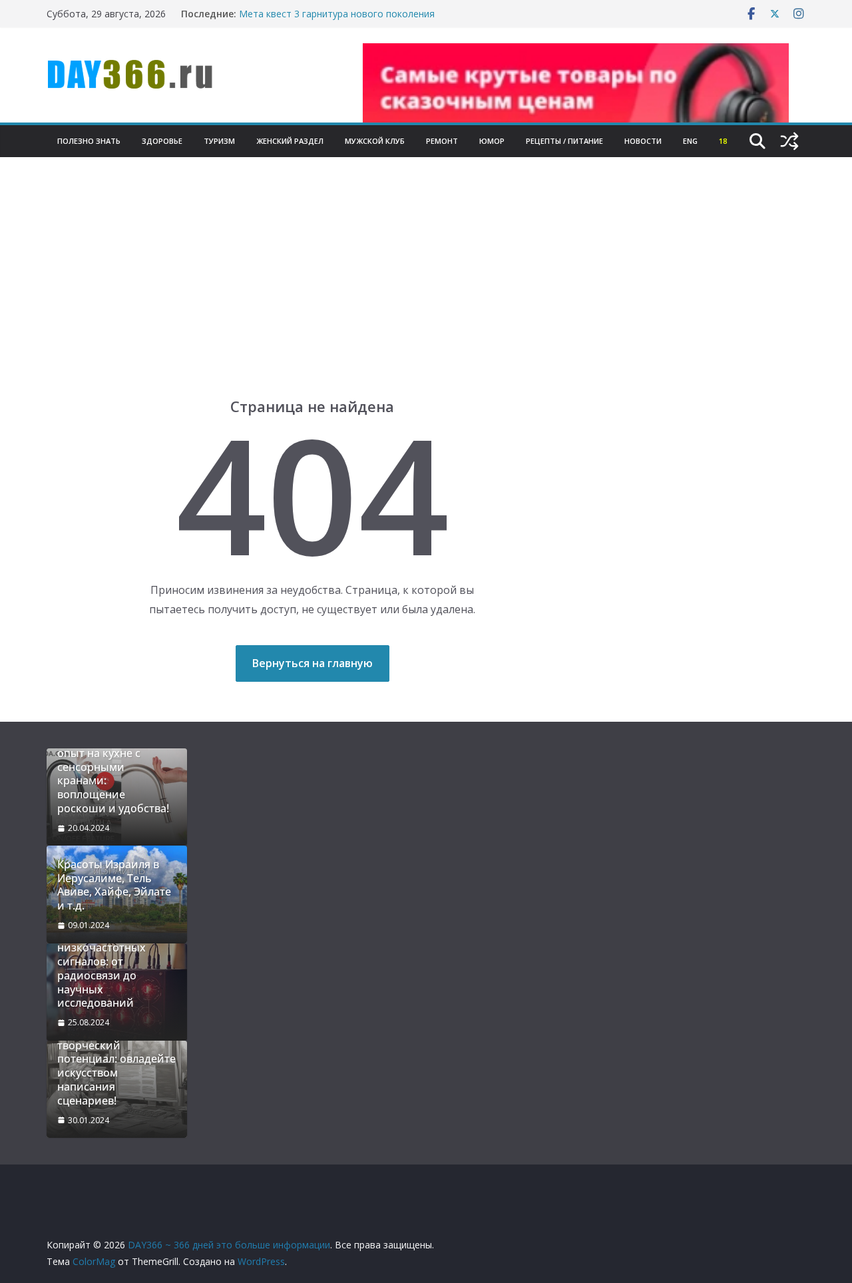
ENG (690, 141)
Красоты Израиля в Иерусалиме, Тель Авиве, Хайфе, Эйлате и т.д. (114, 885)
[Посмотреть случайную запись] (789, 141)
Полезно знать (88, 141)
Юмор (492, 141)
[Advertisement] (426, 297)
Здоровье (162, 141)
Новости (643, 141)
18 (723, 141)
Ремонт (442, 141)
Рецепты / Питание (564, 141)
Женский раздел (289, 141)
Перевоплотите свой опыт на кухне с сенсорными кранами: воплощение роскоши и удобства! (113, 774)
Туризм (219, 141)
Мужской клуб (375, 141)
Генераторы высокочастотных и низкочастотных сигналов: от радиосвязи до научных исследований (110, 962)
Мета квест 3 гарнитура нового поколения (337, 13)
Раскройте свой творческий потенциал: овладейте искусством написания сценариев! (116, 1066)
